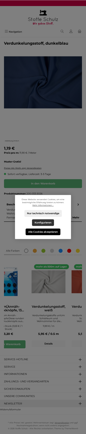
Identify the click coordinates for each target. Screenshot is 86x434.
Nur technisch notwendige (43, 213)
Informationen (15, 373)
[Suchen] (62, 31)
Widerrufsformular (10, 409)
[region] (43, 99)
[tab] (13, 251)
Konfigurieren (43, 222)
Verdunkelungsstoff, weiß (48, 308)
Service (9, 366)
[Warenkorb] (79, 31)
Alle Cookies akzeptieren (43, 231)
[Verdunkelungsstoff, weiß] (49, 282)
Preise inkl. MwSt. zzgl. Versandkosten (22, 168)
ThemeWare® (71, 428)
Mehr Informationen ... (43, 205)
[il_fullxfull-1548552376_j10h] (43, 82)
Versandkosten (62, 423)
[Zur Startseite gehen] (43, 17)
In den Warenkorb (43, 183)
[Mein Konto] (71, 31)
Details (48, 343)
